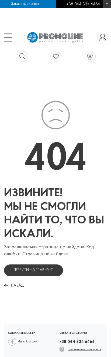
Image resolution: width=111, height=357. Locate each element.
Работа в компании (69, 11)
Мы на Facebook (27, 341)
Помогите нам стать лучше (84, 349)
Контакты (15, 16)
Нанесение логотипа (25, 11)
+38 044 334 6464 (107, 5)
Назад (17, 286)
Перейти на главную (33, 270)
